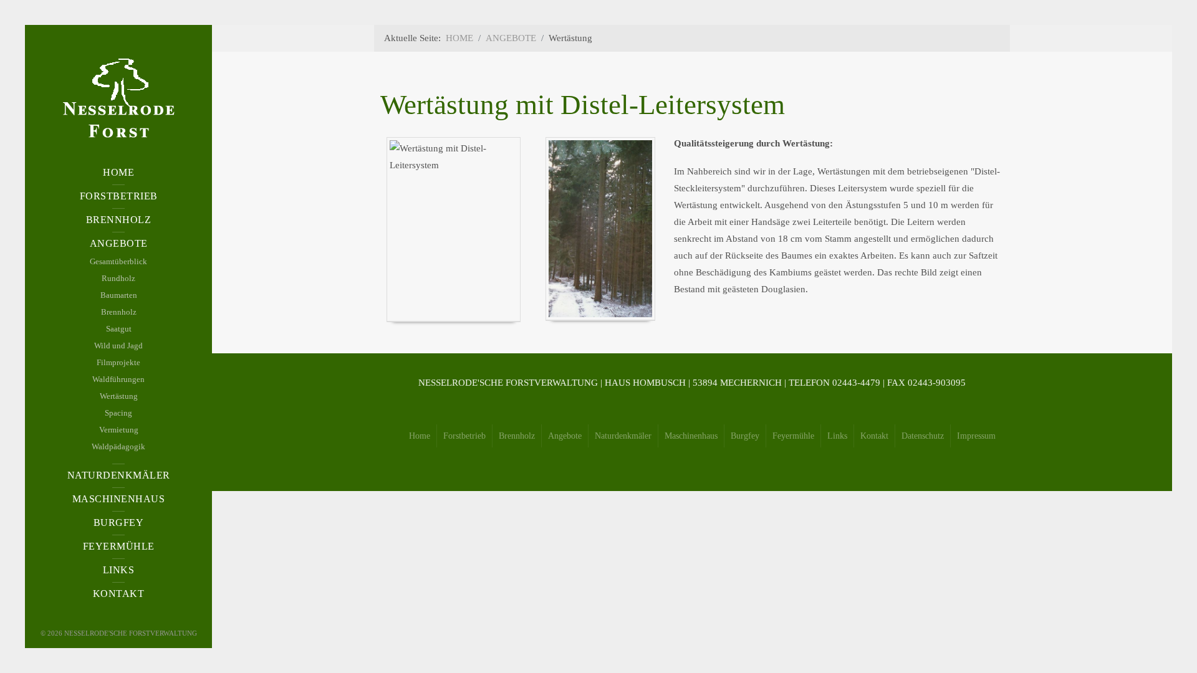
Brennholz (119, 312)
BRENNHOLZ (118, 219)
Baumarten (118, 295)
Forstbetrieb (464, 436)
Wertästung (119, 396)
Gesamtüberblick (118, 261)
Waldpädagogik (118, 446)
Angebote (565, 436)
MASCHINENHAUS (118, 499)
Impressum (976, 436)
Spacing (118, 413)
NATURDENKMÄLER (118, 475)
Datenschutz (922, 436)
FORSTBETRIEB (119, 196)
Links (837, 436)
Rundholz (118, 278)
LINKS (119, 570)
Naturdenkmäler (623, 436)
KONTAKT (119, 593)
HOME (118, 172)
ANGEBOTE (119, 243)
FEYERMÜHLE (119, 546)
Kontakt (874, 436)
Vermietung (118, 429)
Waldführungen (118, 379)
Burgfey (745, 436)
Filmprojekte (118, 362)
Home (419, 436)
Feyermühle (793, 436)
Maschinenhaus (691, 436)
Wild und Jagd (118, 345)
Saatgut (119, 328)
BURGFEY (119, 522)
